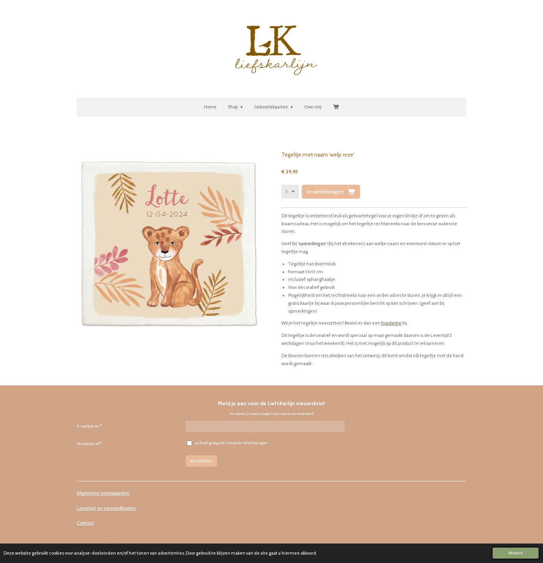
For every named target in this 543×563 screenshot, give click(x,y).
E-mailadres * (89, 426)
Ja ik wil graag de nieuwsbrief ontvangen (231, 442)
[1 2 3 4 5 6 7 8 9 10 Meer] (290, 191)
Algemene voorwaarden (103, 493)
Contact (85, 523)
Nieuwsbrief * (89, 443)
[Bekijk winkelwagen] (335, 107)
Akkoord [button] (515, 552)
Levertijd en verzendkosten (106, 508)
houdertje (391, 323)
